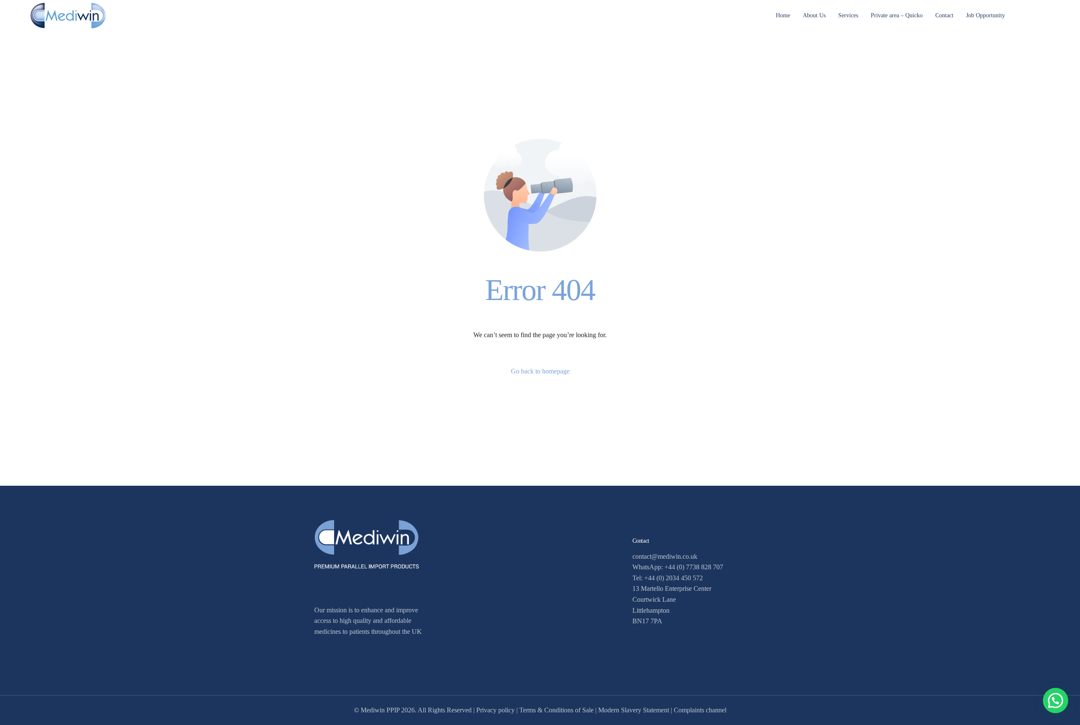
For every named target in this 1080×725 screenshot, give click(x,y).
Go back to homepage (540, 371)
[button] (1055, 700)
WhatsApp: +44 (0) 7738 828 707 (677, 567)
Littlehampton (651, 610)
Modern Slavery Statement (633, 710)
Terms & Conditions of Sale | (558, 710)
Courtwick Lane (654, 599)
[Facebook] (1029, 14)
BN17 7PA (647, 621)
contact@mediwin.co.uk (664, 556)
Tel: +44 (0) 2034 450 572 (667, 578)
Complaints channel (700, 710)
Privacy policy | (497, 710)
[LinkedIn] (1043, 14)
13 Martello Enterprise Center (671, 588)
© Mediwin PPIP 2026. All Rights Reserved (413, 710)
